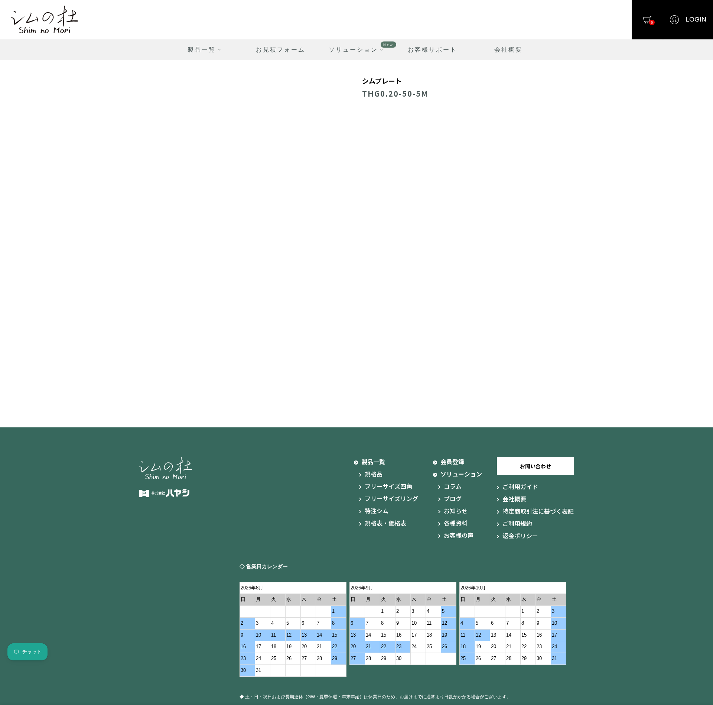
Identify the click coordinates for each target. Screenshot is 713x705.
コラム (453, 486)
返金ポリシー (520, 535)
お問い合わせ (535, 466)
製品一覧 (202, 49)
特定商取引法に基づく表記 (538, 511)
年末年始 (350, 696)
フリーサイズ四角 (388, 486)
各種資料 (456, 522)
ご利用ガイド (520, 486)
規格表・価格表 (385, 522)
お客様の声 (458, 535)
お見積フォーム (280, 49)
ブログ (453, 498)
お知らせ (456, 510)
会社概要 (508, 49)
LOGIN (696, 19)
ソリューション (361, 48)
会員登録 (452, 461)
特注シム (376, 510)
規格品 (373, 473)
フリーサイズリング (391, 498)
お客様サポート (432, 49)
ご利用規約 (517, 523)
